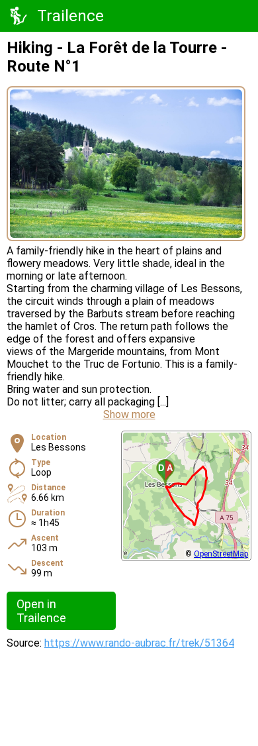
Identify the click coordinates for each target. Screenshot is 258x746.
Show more (129, 414)
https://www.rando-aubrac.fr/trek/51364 (139, 643)
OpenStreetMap (221, 554)
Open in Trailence (41, 611)
